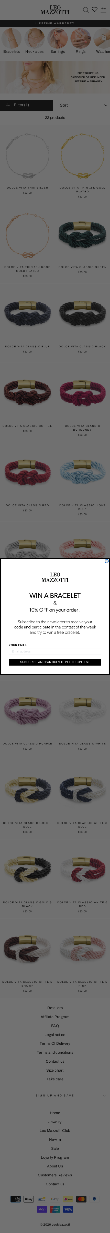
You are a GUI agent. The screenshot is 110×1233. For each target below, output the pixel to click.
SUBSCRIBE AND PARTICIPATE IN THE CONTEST (55, 662)
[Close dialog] (106, 561)
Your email (18, 645)
